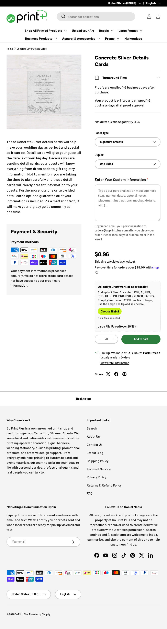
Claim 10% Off (37, 344)
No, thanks (37, 358)
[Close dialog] (155, 263)
